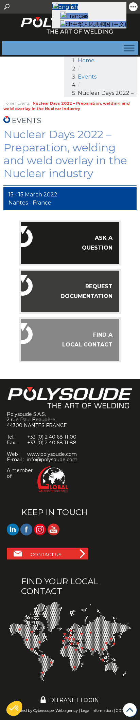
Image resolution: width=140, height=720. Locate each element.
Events (87, 76)
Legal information (97, 710)
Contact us (46, 554)
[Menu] (128, 48)
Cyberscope (43, 710)
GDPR (121, 710)
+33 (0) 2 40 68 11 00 (51, 437)
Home (86, 60)
